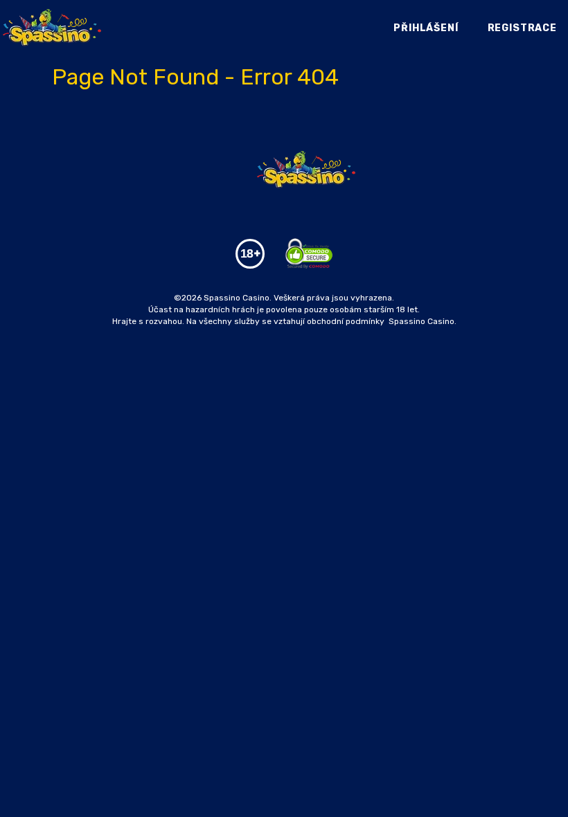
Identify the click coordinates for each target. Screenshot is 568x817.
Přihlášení (425, 28)
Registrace (522, 28)
